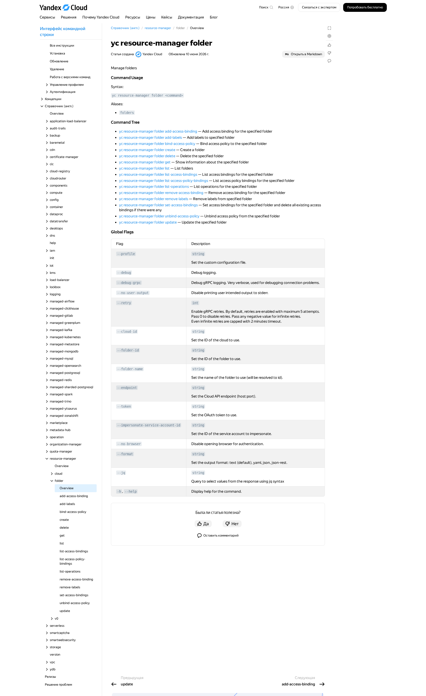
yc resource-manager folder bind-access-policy (157, 143)
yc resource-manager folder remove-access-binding (161, 193)
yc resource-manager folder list (144, 168)
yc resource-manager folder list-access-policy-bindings (163, 180)
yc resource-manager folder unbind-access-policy (159, 216)
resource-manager (158, 28)
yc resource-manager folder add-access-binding (158, 131)
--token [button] (124, 406)
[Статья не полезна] (329, 53)
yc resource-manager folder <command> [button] (147, 95)
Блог (214, 17)
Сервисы (47, 17)
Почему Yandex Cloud (100, 17)
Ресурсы (132, 17)
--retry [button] (124, 303)
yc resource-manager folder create (147, 150)
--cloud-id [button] (127, 331)
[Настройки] (329, 36)
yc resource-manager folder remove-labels (153, 199)
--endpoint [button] (127, 388)
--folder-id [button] (128, 350)
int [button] (195, 303)
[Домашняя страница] (65, 7)
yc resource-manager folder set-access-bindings (158, 205)
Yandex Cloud (152, 54)
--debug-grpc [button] (129, 283)
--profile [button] (126, 254)
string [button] (198, 254)
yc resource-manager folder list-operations (154, 186)
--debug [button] (124, 273)
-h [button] (119, 491)
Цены (150, 17)
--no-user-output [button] (133, 293)
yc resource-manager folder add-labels (150, 137)
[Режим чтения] (329, 28)
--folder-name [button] (130, 369)
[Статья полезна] (329, 45)
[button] (286, 7)
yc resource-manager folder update (148, 222)
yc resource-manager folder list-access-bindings (158, 174)
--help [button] (131, 491)
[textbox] (266, 7)
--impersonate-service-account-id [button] (148, 425)
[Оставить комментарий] (329, 60)
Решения (68, 17)
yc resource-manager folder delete (147, 156)
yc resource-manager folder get (145, 162)
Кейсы (166, 17)
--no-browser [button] (129, 444)
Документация (191, 17)
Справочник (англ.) (125, 28)
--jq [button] (121, 473)
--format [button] (125, 454)
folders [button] (127, 113)
